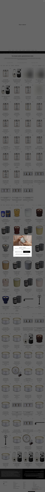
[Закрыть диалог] (44, 1)
